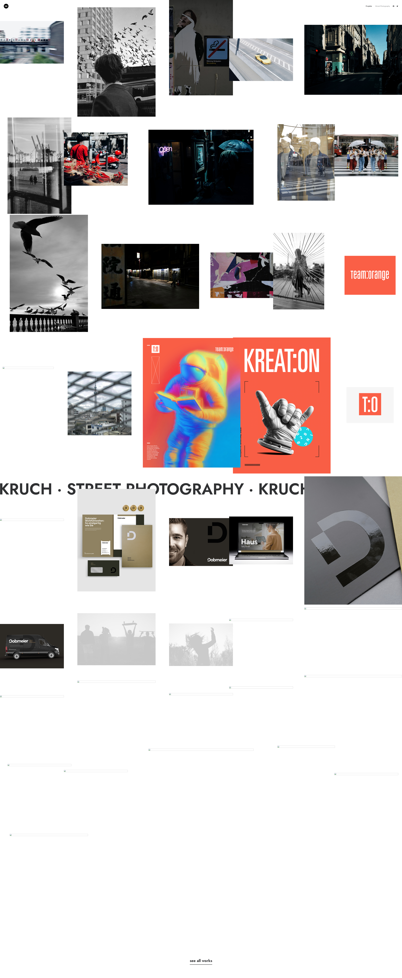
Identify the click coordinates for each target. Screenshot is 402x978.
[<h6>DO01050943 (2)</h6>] (366, 794)
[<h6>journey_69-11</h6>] (39, 165)
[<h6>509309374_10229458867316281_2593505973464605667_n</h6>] (28, 405)
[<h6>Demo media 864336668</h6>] (96, 791)
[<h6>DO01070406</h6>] (49, 892)
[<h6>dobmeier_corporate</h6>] (201, 542)
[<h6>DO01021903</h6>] (201, 167)
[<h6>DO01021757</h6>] (306, 162)
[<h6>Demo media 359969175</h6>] (201, 644)
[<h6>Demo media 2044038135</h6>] (353, 639)
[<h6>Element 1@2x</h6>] (191, 403)
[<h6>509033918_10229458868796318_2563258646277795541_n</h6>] (150, 276)
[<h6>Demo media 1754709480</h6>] (261, 707)
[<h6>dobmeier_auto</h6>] (32, 646)
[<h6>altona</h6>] (116, 62)
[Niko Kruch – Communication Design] (6, 6)
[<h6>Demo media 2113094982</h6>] (201, 714)
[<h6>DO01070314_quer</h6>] (96, 159)
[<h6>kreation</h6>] (282, 405)
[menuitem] (368, 6)
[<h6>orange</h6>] (370, 275)
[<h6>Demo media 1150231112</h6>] (32, 716)
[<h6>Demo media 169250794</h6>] (353, 707)
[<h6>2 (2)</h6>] (49, 273)
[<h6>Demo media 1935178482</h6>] (116, 639)
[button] (394, 6)
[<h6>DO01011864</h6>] (261, 59)
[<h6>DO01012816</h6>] (306, 788)
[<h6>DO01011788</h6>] (32, 42)
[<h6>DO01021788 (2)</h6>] (366, 155)
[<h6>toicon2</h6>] (370, 405)
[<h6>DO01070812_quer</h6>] (353, 60)
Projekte (369, 6)
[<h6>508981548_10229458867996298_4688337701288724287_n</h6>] (99, 403)
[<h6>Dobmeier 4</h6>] (116, 540)
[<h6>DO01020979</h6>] (201, 784)
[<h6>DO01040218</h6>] (242, 275)
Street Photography (382, 6)
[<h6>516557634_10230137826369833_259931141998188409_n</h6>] (39, 785)
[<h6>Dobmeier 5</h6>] (353, 540)
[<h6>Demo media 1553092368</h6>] (261, 640)
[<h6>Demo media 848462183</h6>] (116, 707)
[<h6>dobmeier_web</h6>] (261, 540)
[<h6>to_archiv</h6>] (32, 542)
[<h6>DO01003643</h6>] (298, 271)
